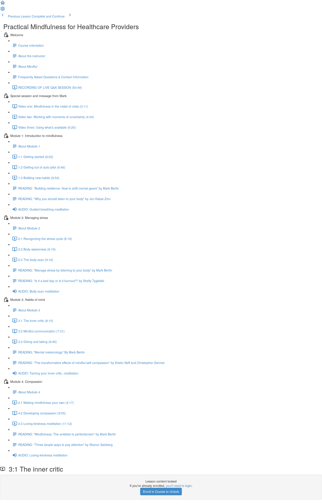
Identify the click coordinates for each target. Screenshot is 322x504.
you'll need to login (179, 485)
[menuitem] (2, 10)
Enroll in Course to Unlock (161, 491)
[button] (2, 4)
